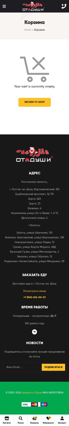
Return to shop (35, 102)
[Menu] (4, 6)
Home (27, 30)
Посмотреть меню (34, 291)
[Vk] (34, 331)
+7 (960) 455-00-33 (34, 297)
